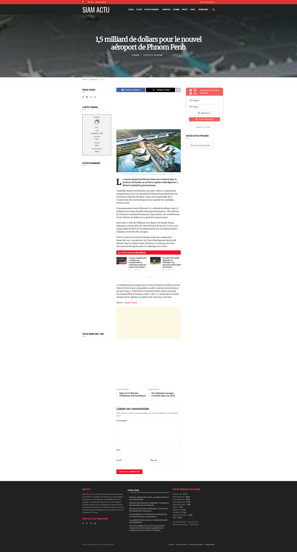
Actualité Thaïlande (151, 9)
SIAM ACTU (95, 9)
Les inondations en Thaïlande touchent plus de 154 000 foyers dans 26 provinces (148, 515)
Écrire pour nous (210, 2)
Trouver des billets (205, 119)
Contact (202, 2)
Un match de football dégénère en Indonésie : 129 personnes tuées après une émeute (171, 262)
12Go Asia (204, 127)
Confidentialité (210, 544)
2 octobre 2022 (168, 270)
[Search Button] (214, 9)
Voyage (192, 9)
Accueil (131, 9)
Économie (176, 9)
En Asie (159, 55)
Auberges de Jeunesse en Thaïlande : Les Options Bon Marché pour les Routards (149, 504)
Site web (153, 460)
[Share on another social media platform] (178, 90)
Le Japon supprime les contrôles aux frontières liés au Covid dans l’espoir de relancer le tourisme (137, 262)
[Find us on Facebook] (82, 2)
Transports (166, 9)
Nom (119, 450)
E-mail (119, 460)
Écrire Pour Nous (181, 544)
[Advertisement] (148, 112)
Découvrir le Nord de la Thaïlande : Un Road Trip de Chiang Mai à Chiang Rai (148, 510)
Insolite (184, 9)
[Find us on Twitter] (86, 2)
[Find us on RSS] (91, 2)
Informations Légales (196, 544)
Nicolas (136, 55)
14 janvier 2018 (148, 55)
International (203, 9)
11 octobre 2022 (135, 270)
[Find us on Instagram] (89, 2)
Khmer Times (130, 302)
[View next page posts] (150, 277)
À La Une (139, 9)
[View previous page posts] (146, 277)
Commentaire (122, 420)
